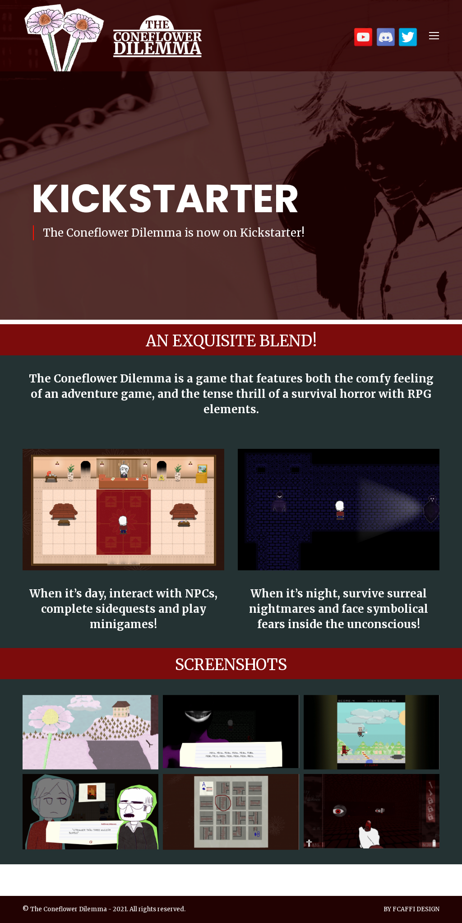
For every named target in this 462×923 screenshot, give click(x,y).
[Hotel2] (371, 732)
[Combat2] (231, 731)
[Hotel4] (231, 812)
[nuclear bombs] (90, 811)
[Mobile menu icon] (434, 35)
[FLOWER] (90, 732)
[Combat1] (371, 811)
